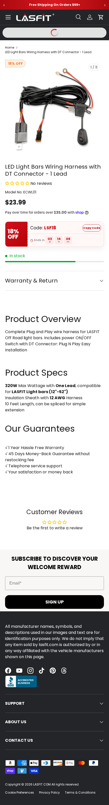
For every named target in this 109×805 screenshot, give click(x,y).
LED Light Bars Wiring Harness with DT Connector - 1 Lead (48, 52)
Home (9, 47)
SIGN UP (54, 602)
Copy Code (91, 228)
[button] (100, 17)
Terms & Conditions (80, 792)
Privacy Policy (49, 792)
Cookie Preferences (19, 792)
